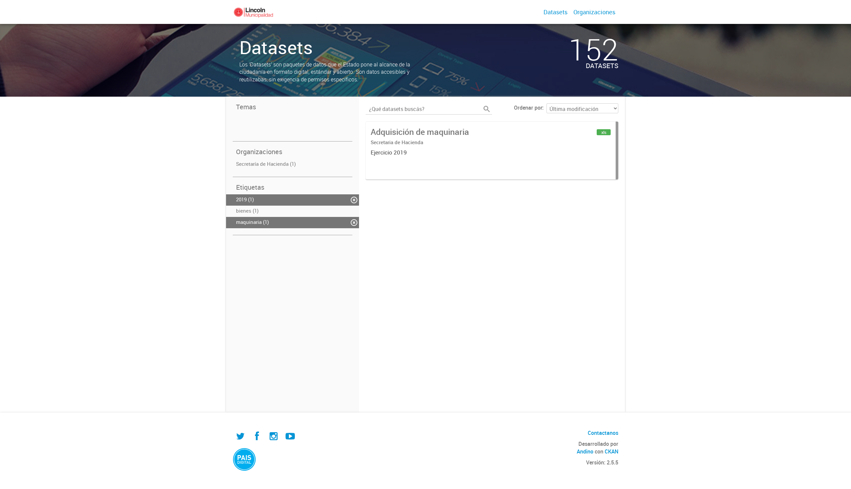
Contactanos (603, 433)
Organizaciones (594, 12)
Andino (585, 451)
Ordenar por (528, 107)
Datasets (555, 12)
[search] (486, 109)
